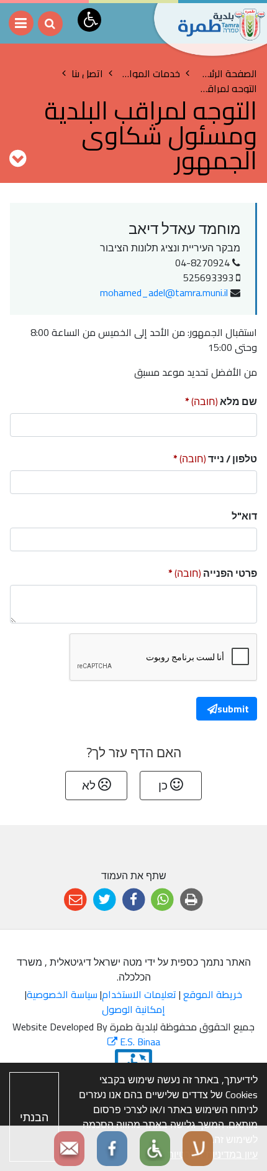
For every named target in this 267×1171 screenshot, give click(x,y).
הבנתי (34, 1117)
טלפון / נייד (195, 457)
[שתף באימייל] (75, 900)
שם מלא (201, 400)
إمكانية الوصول (133, 1009)
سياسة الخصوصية (62, 994)
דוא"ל (244, 515)
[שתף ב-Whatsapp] (162, 900)
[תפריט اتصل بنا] (17, 158)
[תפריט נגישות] (89, 20)
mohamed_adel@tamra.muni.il (164, 292)
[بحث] (50, 23)
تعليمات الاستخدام (139, 994)
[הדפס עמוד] (191, 900)
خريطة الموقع (212, 994)
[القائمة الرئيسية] (21, 23)
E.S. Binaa (133, 1041)
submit (233, 708)
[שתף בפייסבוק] (133, 900)
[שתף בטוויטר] (104, 900)
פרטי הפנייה (192, 571)
